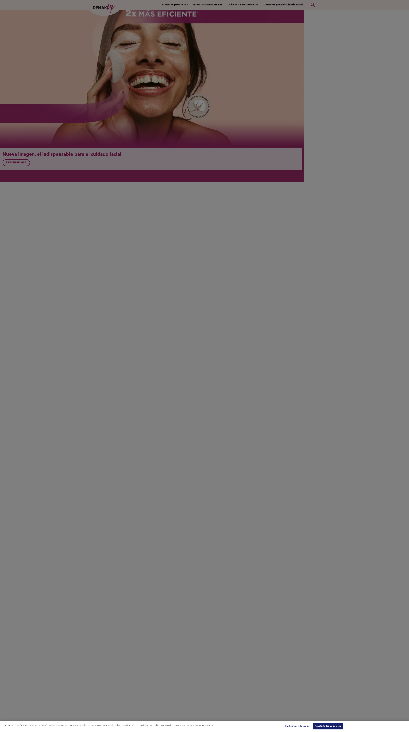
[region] (204, 726)
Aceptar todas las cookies (328, 726)
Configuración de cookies (298, 726)
